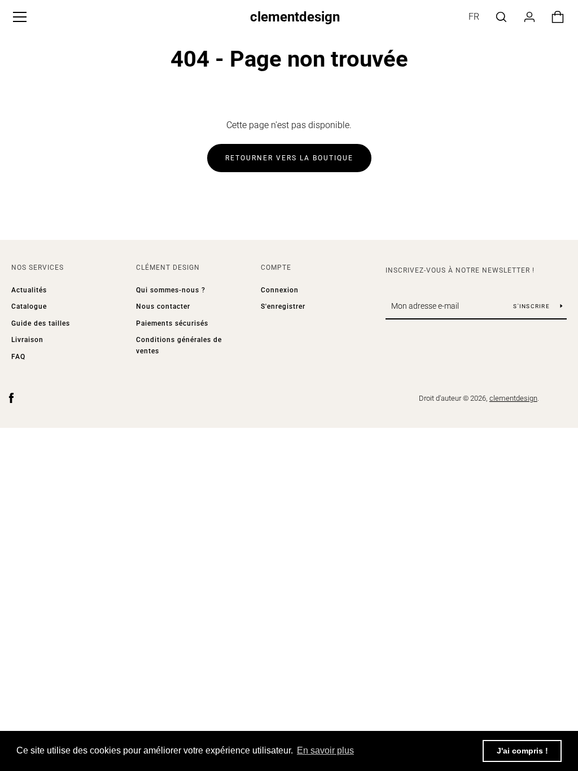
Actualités (29, 290)
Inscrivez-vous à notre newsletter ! (460, 270)
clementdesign (295, 17)
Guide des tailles (40, 323)
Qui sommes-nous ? (170, 290)
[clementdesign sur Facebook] (11, 397)
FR (473, 16)
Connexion (280, 290)
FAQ (18, 357)
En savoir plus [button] (325, 750)
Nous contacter (163, 306)
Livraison (27, 340)
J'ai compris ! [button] (522, 750)
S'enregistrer (283, 306)
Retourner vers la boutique (289, 158)
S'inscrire (532, 306)
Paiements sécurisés (172, 323)
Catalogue (29, 306)
